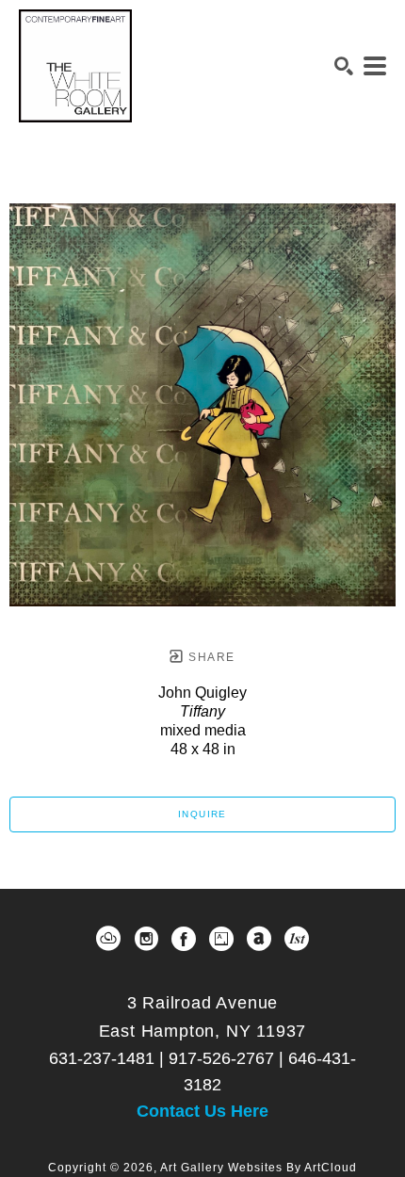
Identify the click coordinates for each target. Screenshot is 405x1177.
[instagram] (146, 939)
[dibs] (296, 939)
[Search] (343, 65)
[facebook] (183, 939)
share (210, 657)
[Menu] (375, 65)
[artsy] (221, 939)
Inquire (202, 814)
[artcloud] (108, 939)
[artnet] (259, 939)
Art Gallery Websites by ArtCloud (258, 1167)
